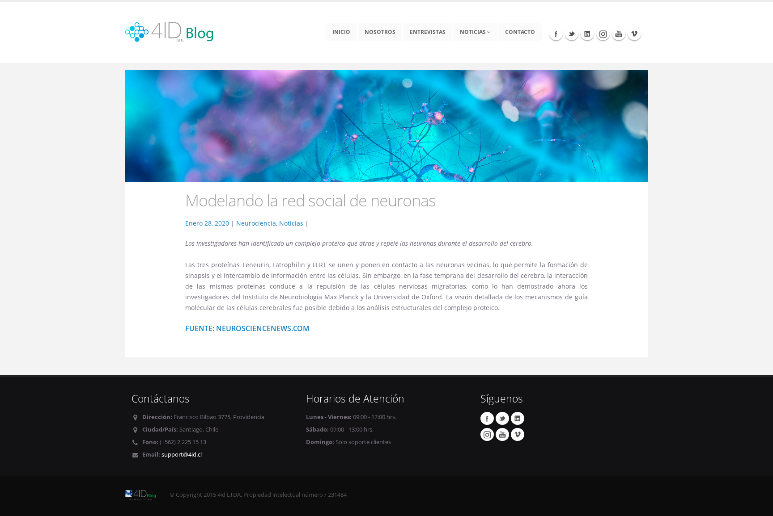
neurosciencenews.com (263, 328)
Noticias (473, 32)
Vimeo (634, 33)
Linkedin (587, 33)
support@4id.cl (181, 454)
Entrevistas (428, 32)
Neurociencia (256, 223)
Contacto (520, 32)
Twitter (571, 33)
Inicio (341, 32)
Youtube (618, 33)
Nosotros (380, 32)
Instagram (603, 33)
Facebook (556, 33)
